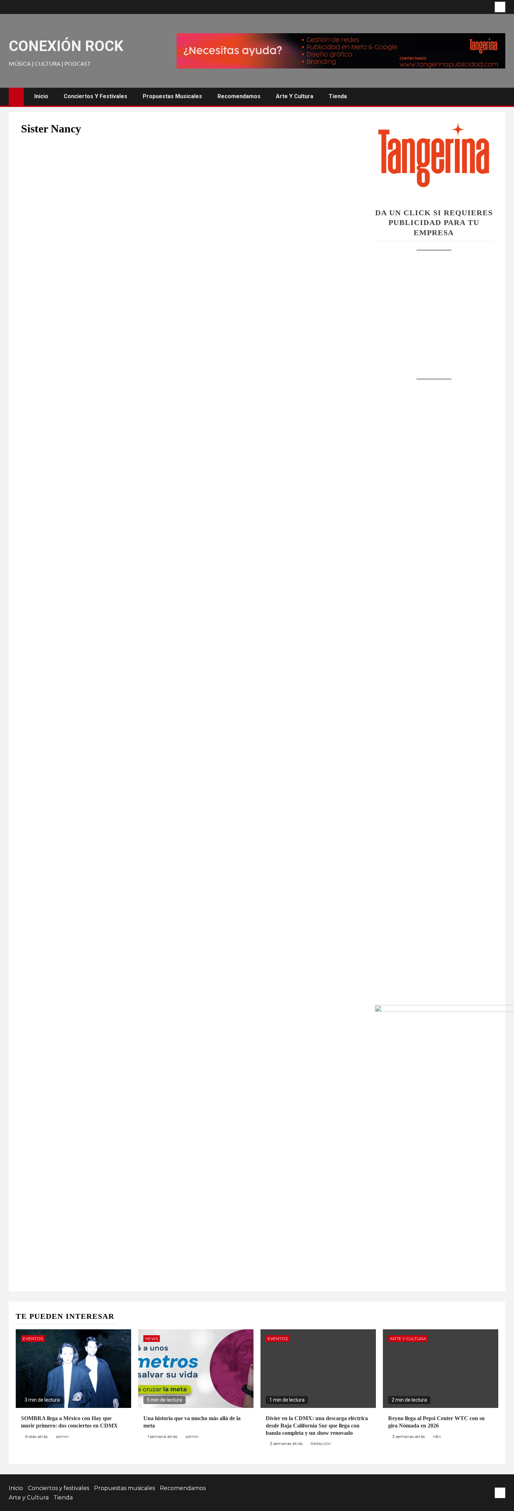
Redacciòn (320, 1443)
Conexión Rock (66, 46)
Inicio (41, 96)
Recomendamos (238, 96)
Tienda (338, 96)
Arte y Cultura (294, 96)
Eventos (33, 1338)
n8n (437, 1436)
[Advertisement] (434, 308)
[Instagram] (500, 7)
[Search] (499, 96)
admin (62, 1436)
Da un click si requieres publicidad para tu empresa (434, 222)
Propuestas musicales (172, 96)
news (151, 1338)
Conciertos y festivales (95, 96)
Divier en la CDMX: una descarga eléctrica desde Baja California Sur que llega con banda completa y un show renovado (317, 1425)
